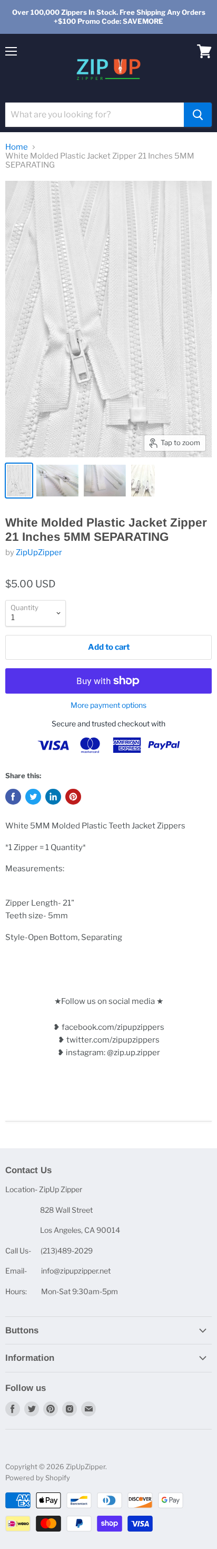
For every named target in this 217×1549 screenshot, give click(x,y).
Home (16, 147)
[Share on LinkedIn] (53, 797)
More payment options (108, 705)
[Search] (198, 115)
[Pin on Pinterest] (73, 797)
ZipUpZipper (39, 552)
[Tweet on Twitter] (33, 797)
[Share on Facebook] (13, 797)
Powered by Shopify (37, 1477)
